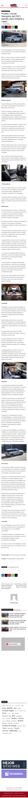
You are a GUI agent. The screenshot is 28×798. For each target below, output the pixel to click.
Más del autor (17, 609)
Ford (4, 713)
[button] (2, 5)
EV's (15, 710)
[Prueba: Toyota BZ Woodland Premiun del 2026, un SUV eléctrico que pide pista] (5, 615)
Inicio (2, 9)
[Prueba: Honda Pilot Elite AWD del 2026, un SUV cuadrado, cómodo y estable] (5, 622)
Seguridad (20, 725)
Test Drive (10, 728)
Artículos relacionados (7, 609)
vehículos (13, 730)
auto (4, 708)
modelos (21, 718)
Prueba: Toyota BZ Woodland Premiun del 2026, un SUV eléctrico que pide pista (17, 615)
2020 (10, 705)
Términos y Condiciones (19, 793)
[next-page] (5, 634)
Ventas (20, 731)
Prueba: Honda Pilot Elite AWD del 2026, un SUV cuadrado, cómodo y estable (17, 622)
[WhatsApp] (12, 27)
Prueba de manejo (9, 725)
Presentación (16, 723)
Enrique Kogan (6, 23)
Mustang (4, 721)
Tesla (4, 728)
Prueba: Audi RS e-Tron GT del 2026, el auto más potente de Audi (17, 629)
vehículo (5, 730)
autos (10, 708)
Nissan (8, 721)
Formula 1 (9, 713)
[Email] (16, 27)
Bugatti (19, 708)
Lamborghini (19, 716)
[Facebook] (2, 27)
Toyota (16, 728)
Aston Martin (17, 705)
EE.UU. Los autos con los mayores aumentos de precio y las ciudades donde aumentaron (7, 586)
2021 (13, 705)
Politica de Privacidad (8, 793)
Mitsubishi (8, 718)
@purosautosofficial (14, 790)
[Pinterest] (9, 27)
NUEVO (20, 721)
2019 (7, 705)
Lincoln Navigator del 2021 (13, 567)
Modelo (14, 718)
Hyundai (5, 716)
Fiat (24, 710)
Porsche (10, 723)
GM (13, 713)
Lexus (3, 718)
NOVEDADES (14, 721)
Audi (22, 705)
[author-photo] (14, 600)
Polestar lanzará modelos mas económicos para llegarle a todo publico (20, 585)
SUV (24, 726)
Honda (17, 713)
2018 (3, 705)
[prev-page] (2, 634)
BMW (15, 708)
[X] (6, 27)
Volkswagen (5, 733)
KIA (13, 716)
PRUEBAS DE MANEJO (9, 9)
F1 (18, 710)
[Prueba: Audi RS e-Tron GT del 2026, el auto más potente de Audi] (5, 629)
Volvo (10, 733)
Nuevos (4, 723)
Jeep (10, 716)
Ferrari (21, 710)
